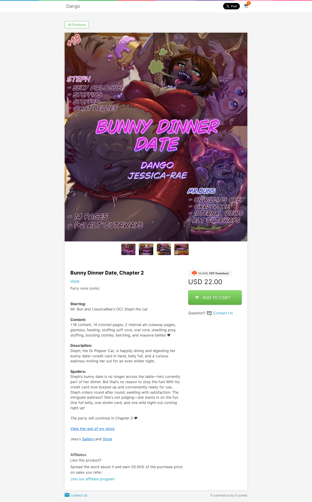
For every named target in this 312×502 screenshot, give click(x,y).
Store (107, 439)
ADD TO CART (216, 297)
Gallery (88, 439)
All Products (77, 25)
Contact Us (223, 312)
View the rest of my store (92, 428)
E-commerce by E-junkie (229, 495)
